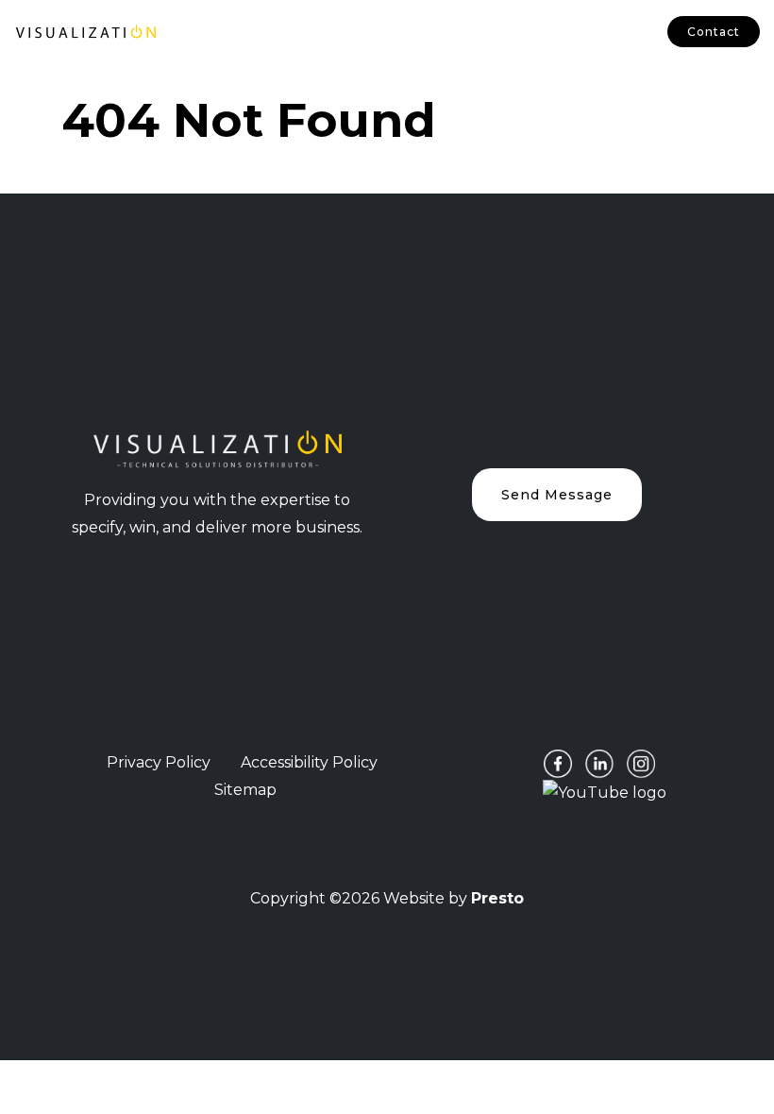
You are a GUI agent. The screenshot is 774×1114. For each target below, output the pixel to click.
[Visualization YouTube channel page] (604, 792)
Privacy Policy (158, 762)
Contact (713, 32)
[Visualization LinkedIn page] (599, 763)
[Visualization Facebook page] (558, 763)
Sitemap (245, 790)
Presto (497, 898)
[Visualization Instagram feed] (641, 763)
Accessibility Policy (309, 762)
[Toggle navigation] (201, 32)
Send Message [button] (557, 494)
